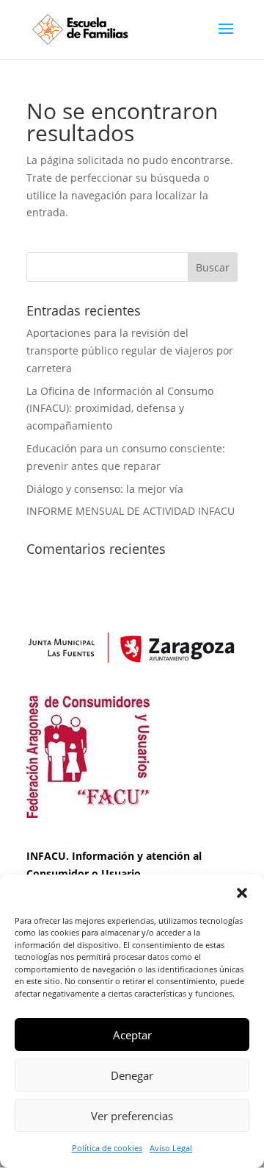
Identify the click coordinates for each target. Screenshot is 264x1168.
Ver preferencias (132, 1115)
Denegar (132, 1075)
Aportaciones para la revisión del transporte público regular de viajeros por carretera (129, 350)
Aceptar (132, 1035)
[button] (242, 893)
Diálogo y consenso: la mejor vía (104, 489)
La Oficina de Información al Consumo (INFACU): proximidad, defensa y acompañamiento (119, 408)
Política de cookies (107, 1147)
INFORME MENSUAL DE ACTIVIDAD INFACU (130, 511)
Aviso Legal (171, 1147)
